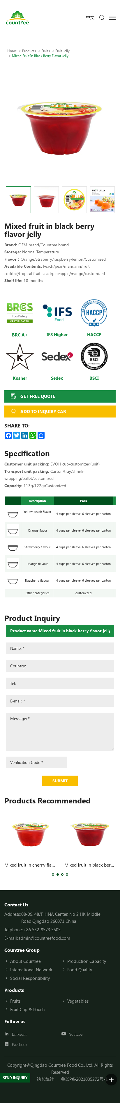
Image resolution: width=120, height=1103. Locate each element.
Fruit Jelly (62, 50)
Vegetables (78, 1001)
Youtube (75, 1034)
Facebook (19, 1044)
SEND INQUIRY (15, 1077)
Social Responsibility (30, 978)
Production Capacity (86, 961)
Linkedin (19, 1034)
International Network (31, 970)
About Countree (25, 961)
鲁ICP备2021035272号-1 (84, 1079)
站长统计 (45, 1079)
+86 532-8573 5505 (42, 929)
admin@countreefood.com (44, 938)
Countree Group (22, 950)
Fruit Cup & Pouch (27, 1009)
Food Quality (79, 970)
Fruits (45, 50)
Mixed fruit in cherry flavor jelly (36, 865)
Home (12, 50)
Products (29, 50)
